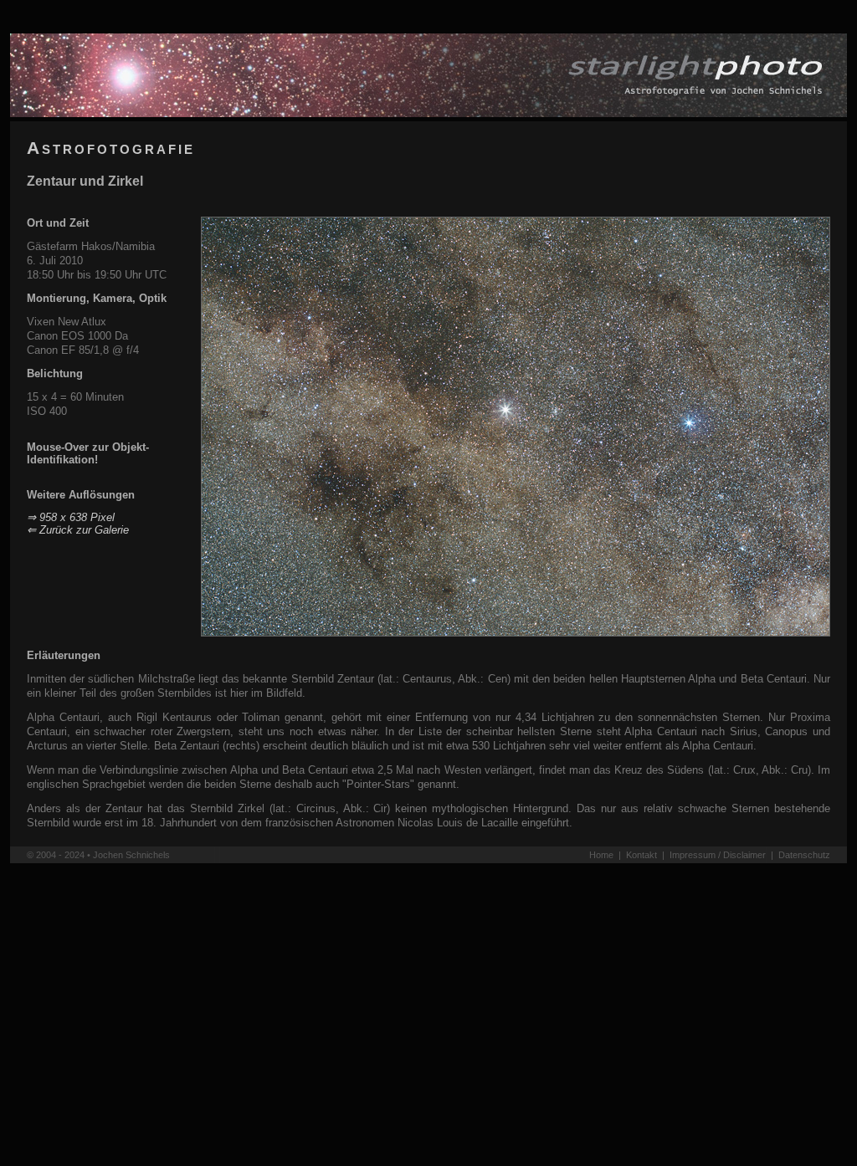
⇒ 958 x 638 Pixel (71, 517)
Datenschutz (804, 855)
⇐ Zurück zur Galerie (78, 530)
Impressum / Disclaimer (718, 855)
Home (601, 855)
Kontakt (641, 855)
